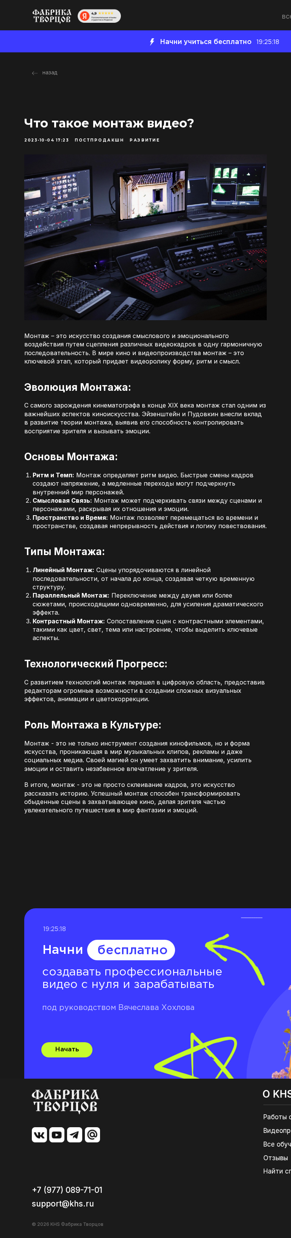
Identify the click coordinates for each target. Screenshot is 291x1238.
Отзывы (275, 1158)
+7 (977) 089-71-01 (67, 1190)
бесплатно (132, 950)
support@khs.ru (63, 1203)
